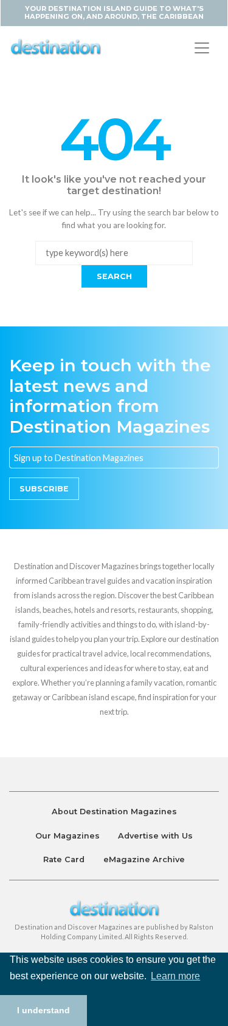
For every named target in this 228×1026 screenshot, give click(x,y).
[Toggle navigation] (201, 48)
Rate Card (64, 859)
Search (114, 276)
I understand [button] (43, 1010)
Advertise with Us (155, 835)
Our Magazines (67, 835)
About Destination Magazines (114, 811)
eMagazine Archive (144, 859)
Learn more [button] (175, 976)
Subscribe (44, 488)
